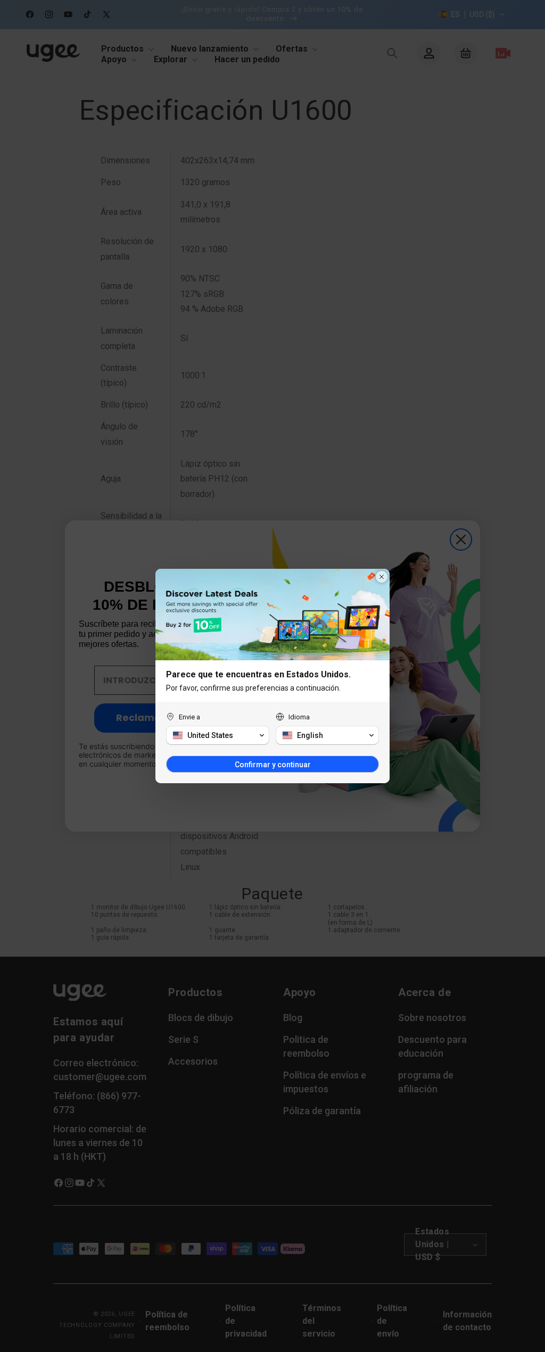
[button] (217, 735)
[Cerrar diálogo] (381, 577)
